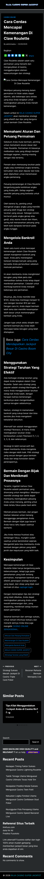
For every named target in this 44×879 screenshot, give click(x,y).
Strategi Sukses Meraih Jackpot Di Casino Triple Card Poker (11, 673)
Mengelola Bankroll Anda (14, 645)
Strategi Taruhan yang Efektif (16, 655)
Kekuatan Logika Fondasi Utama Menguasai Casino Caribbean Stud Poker (22, 799)
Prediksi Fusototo (11, 833)
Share (31, 56)
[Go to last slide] (6, 712)
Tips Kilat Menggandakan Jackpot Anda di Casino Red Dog (22, 709)
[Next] (37, 712)
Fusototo (20, 840)
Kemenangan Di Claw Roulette (17, 640)
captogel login (26, 587)
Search (6, 738)
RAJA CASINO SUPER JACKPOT (17, 650)
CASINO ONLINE (10, 17)
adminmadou (11, 44)
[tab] (17, 725)
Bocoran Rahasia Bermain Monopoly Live (33, 671)
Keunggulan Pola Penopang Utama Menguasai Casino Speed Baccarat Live (22, 813)
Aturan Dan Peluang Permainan (17, 636)
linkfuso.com (9, 827)
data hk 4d (8, 830)
